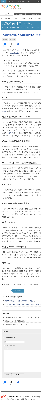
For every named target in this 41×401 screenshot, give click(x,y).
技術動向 (5, 39)
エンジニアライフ (13, 7)
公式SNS (11, 399)
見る (11, 46)
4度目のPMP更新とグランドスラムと (16, 324)
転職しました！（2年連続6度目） (15, 321)
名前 (5, 342)
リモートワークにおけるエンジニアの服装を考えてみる (22, 317)
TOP (3, 1)
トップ (7, 14)
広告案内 (17, 399)
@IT (2, 18)
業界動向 (12, 39)
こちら (10, 133)
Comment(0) (34, 284)
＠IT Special (21, 1)
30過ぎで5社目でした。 (30, 18)
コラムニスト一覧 (21, 14)
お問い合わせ (25, 399)
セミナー (30, 1)
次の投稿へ (18, 290)
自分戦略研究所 (9, 18)
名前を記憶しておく (11, 345)
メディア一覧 (5, 399)
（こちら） (20, 50)
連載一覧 (11, 1)
